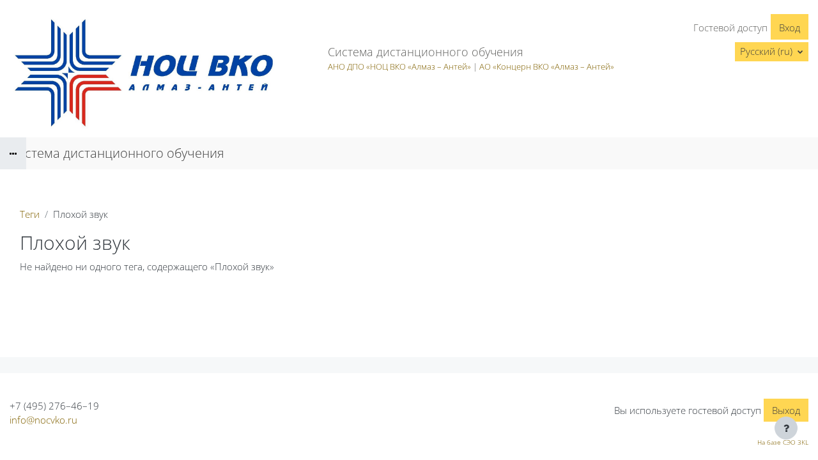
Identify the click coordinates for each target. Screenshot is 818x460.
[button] (771, 51)
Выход (786, 410)
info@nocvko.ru (43, 419)
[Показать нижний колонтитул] (786, 428)
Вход (789, 27)
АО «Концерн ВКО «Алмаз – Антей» (546, 66)
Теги (30, 214)
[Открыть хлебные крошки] (13, 153)
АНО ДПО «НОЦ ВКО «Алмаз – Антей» (399, 66)
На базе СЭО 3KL (782, 442)
